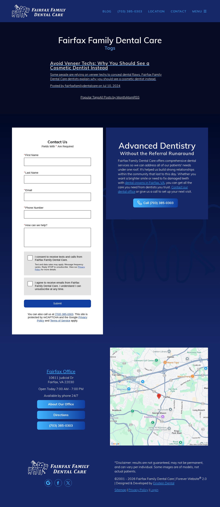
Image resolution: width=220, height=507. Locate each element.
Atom (129, 97)
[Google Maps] (48, 483)
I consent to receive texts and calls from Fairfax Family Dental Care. (60, 263)
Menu (197, 11)
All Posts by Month (112, 97)
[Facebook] (58, 483)
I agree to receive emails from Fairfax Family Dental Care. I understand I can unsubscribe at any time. (58, 286)
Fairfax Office (61, 371)
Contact (178, 11)
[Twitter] (68, 483)
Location (156, 11)
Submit (57, 303)
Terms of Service (60, 320)
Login (154, 490)
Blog (107, 11)
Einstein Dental (163, 483)
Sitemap (120, 490)
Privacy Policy (138, 490)
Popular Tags (90, 97)
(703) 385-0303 (64, 314)
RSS (136, 97)
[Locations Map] (159, 396)
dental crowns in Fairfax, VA (145, 182)
